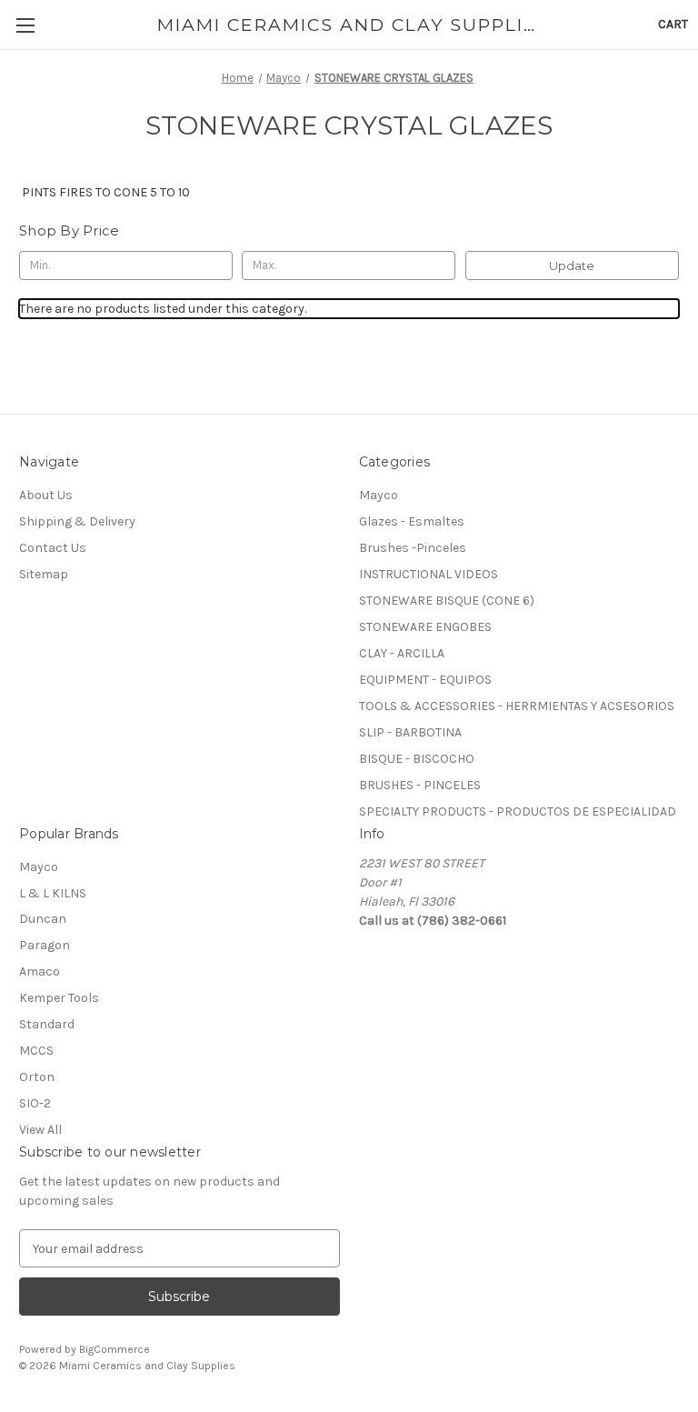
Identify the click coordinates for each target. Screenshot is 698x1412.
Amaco (39, 971)
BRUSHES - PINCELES (420, 785)
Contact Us (52, 548)
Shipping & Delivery (77, 521)
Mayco (378, 495)
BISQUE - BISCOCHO (416, 758)
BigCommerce (114, 1349)
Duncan (42, 918)
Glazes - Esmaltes (411, 521)
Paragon (44, 945)
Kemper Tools (59, 998)
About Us (46, 495)
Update (571, 265)
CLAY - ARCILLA (401, 653)
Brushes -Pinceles (412, 548)
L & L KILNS (52, 893)
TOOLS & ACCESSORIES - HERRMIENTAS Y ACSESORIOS (516, 706)
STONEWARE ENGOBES (425, 627)
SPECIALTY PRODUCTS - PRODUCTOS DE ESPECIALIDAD (517, 811)
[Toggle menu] (25, 25)
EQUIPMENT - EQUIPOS (425, 679)
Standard (47, 1024)
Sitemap (43, 574)
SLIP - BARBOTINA (410, 732)
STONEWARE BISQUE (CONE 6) (446, 600)
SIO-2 (35, 1103)
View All (40, 1129)
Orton (37, 1077)
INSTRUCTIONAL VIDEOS (428, 574)
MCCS (36, 1050)
